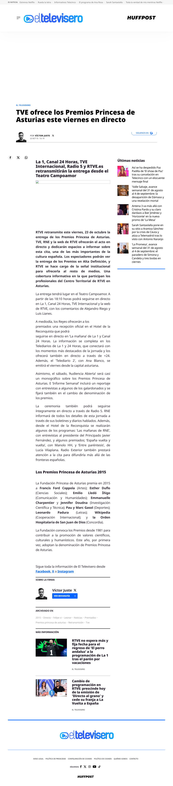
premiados (90, 617)
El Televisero (23, 105)
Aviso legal (38, 759)
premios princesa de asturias (51, 622)
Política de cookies (103, 759)
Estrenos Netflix (27, 2)
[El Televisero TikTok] (99, 766)
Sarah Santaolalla (114, 2)
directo (47, 617)
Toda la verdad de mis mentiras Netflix (144, 2)
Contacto (133, 759)
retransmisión (75, 622)
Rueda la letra (45, 2)
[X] (53, 136)
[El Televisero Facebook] (81, 766)
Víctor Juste (42, 136)
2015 (38, 617)
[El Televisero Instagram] (89, 766)
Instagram (65, 571)
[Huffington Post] (141, 18)
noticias (78, 617)
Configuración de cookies (80, 759)
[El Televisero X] (85, 766)
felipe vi (57, 617)
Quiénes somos (120, 759)
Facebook (43, 571)
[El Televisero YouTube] (94, 766)
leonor (68, 617)
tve (87, 622)
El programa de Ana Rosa (91, 2)
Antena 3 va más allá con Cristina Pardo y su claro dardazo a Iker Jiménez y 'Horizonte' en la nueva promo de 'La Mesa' (147, 213)
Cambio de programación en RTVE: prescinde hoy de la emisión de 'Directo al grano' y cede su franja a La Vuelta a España (88, 692)
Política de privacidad (56, 759)
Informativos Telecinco (65, 2)
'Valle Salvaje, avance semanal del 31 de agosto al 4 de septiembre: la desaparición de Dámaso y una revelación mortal (148, 194)
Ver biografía (62, 595)
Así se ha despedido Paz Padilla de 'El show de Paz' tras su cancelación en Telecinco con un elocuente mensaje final (148, 174)
